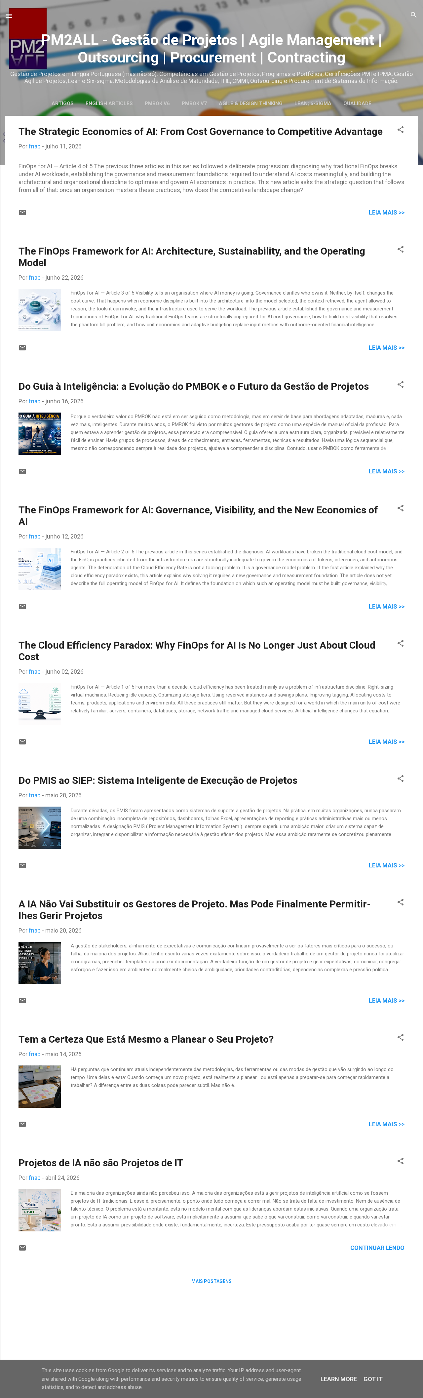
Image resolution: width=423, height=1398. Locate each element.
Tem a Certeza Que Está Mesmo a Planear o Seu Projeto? (146, 1039)
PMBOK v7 (194, 103)
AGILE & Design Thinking (251, 103)
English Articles (109, 103)
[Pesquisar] (414, 15)
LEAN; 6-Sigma (312, 103)
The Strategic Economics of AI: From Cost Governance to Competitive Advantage (201, 131)
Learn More (339, 1379)
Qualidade (357, 103)
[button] (400, 130)
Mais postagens (211, 1281)
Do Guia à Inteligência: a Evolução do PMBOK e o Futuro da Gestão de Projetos (194, 386)
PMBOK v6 (157, 103)
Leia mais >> (386, 212)
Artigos (63, 103)
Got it (373, 1379)
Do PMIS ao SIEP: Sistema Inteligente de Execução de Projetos (158, 780)
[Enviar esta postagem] (22, 214)
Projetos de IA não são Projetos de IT (101, 1163)
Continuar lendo (377, 1247)
